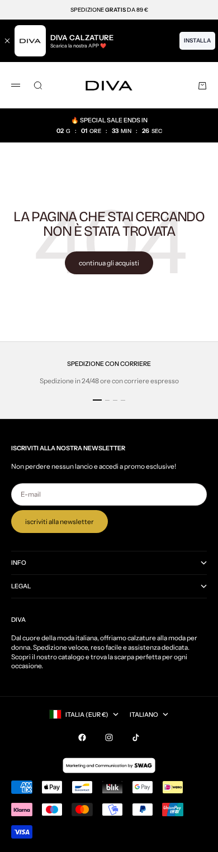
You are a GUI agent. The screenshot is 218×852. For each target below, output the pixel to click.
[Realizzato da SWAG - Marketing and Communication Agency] (109, 765)
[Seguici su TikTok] (135, 737)
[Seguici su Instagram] (109, 737)
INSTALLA (197, 40)
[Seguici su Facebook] (82, 737)
